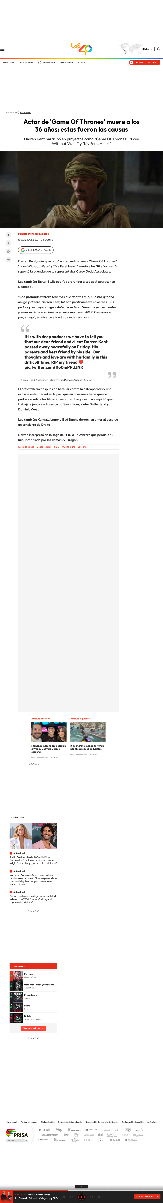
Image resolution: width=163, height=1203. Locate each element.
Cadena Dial (100, 1134)
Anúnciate (152, 1122)
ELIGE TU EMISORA (146, 1197)
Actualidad (26, 62)
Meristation (131, 1139)
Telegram (8, 259)
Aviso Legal (12, 1122)
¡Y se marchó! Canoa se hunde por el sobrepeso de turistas (87, 747)
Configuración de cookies (133, 1122)
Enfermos (83, 446)
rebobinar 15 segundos (71, 1197)
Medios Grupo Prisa (16, 1140)
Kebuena (135, 1134)
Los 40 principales (60, 1130)
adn (126, 1130)
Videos (81, 62)
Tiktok (65, 1100)
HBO (56, 446)
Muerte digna (68, 446)
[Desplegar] (81, 1186)
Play (81, 1196)
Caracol (138, 1130)
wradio (76, 1134)
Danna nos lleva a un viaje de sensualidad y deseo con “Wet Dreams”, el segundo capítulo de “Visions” (33, 899)
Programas (49, 62)
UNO (67, 1134)
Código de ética (48, 1122)
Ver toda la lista (31, 1028)
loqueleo (115, 1139)
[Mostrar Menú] (4, 49)
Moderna (58, 1139)
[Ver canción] (18, 976)
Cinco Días (88, 1134)
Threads (97, 1100)
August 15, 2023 (83, 380)
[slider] (81, 1190)
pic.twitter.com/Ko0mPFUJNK (54, 367)
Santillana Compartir (92, 1130)
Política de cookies (29, 1122)
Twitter (8, 243)
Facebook (8, 235)
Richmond (43, 1139)
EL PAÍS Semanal (112, 1134)
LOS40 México (81, 49)
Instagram (78, 1100)
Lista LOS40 (9, 62)
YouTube (71, 1100)
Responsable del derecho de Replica (101, 1122)
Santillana (75, 1130)
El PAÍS (45, 1130)
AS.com (116, 1130)
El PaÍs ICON (88, 1139)
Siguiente (99, 1197)
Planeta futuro (124, 1134)
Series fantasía (44, 446)
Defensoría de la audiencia (70, 1122)
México (145, 49)
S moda (101, 1139)
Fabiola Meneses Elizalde (33, 233)
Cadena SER (106, 1130)
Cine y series (66, 62)
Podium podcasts (74, 1139)
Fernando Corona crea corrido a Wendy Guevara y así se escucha (48, 748)
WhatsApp (8, 251)
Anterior (64, 1197)
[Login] (158, 49)
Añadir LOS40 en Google (38, 250)
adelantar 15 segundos (92, 1197)
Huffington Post (49, 1134)
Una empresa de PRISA (16, 1132)
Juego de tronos (26, 446)
